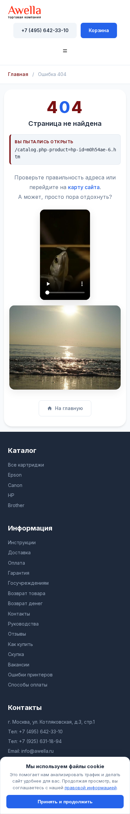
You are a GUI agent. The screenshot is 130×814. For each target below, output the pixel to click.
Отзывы (17, 634)
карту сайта (84, 187)
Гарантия (18, 573)
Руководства (23, 624)
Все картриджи (26, 465)
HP (11, 495)
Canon (15, 485)
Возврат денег (25, 603)
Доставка (19, 552)
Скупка (16, 654)
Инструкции (22, 542)
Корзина (99, 30)
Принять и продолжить (65, 801)
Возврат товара (26, 593)
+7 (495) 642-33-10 (45, 30)
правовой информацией (91, 787)
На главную (69, 408)
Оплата (16, 563)
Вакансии (18, 664)
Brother (16, 505)
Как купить (20, 644)
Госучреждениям (28, 583)
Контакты (19, 614)
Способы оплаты (27, 684)
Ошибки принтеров (30, 674)
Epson (15, 475)
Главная (18, 74)
